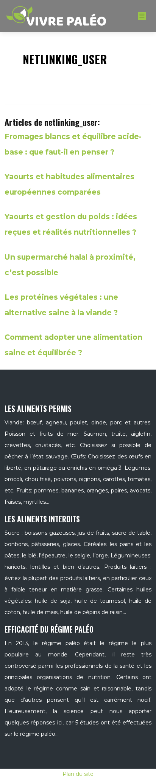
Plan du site (78, 774)
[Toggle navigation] (142, 16)
